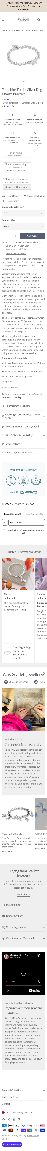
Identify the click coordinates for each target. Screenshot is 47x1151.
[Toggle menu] (3, 19)
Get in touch (23, 894)
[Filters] (4, 522)
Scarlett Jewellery (17, 1135)
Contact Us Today (12, 397)
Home (4, 30)
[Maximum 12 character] (16, 169)
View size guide (10, 387)
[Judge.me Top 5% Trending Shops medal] (36, 480)
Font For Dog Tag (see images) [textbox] (16, 183)
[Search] (38, 19)
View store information (16, 253)
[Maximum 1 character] (16, 154)
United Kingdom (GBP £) (17, 1112)
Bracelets (16, 30)
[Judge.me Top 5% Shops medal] (23, 480)
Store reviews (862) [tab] (34, 514)
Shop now (7, 851)
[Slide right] (27, 81)
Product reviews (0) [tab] (12, 514)
